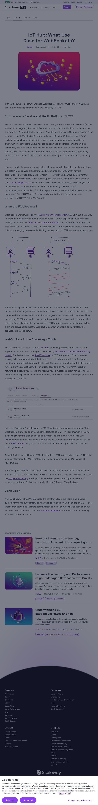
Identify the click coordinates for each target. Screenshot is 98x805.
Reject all (10, 800)
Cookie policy (64, 793)
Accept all (28, 800)
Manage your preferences (79, 800)
